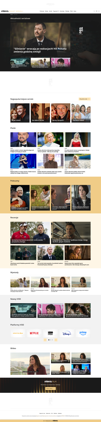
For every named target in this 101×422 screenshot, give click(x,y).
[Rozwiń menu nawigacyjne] (99, 11)
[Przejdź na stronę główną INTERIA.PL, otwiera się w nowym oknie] (5, 11)
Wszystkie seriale (83, 99)
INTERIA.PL (63, 415)
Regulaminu (38, 415)
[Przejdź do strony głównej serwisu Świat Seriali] (16, 11)
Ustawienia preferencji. (53, 415)
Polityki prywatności (45, 415)
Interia (11, 14)
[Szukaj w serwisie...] (94, 11)
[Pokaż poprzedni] (45, 339)
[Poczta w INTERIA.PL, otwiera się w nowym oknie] (96, 11)
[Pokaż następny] (55, 339)
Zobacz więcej (49, 388)
